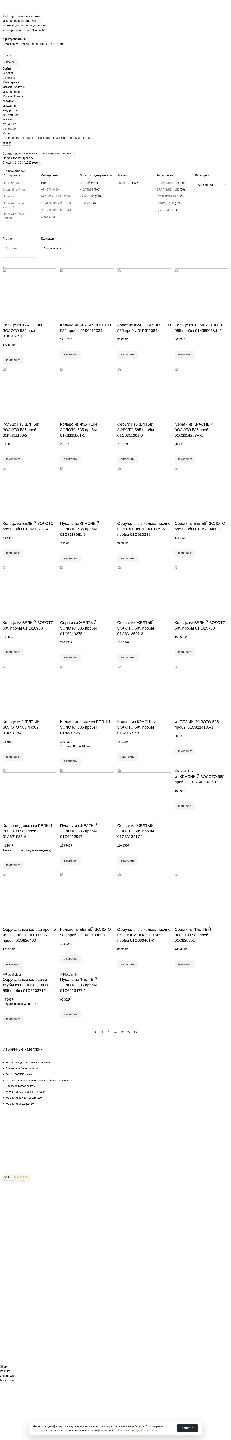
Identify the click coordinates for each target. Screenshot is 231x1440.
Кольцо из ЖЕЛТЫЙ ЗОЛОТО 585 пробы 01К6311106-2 (21, 430)
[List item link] (115, 1083)
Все (44, 182)
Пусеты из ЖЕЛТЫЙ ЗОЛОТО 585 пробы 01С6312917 (78, 831)
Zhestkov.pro (56, 1361)
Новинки (8, 196)
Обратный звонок (16, 1320)
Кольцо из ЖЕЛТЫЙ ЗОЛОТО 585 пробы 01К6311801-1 (78, 430)
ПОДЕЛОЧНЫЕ (167, 196)
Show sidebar (15, 171)
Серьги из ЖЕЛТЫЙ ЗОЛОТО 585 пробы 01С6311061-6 (135, 430)
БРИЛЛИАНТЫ (167, 182)
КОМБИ (85, 203)
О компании (10, 1207)
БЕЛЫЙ (85, 182)
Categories (10, 153)
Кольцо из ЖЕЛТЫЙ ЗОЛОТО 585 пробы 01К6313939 (21, 727)
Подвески (8, 1264)
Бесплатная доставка (15, 1136)
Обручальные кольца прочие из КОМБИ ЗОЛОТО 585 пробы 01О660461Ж (143, 935)
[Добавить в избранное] (7, 352)
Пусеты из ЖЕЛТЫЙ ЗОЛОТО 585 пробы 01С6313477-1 (78, 985)
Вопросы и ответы (13, 1155)
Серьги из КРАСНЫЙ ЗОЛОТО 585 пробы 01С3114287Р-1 (194, 430)
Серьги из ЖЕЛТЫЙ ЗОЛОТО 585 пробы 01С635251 (193, 935)
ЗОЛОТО (124, 182)
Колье (6, 1283)
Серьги (7, 1277)
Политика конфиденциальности (21, 1238)
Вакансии (8, 1226)
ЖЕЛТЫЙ (86, 189)
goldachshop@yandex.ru (20, 1302)
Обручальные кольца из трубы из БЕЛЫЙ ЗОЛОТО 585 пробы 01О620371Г (27, 985)
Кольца (7, 1258)
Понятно (187, 1428)
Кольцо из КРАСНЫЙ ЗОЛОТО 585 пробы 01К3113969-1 (136, 727)
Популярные (11, 182)
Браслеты (8, 1271)
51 (135, 1031)
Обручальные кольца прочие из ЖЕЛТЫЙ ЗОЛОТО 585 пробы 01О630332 (143, 529)
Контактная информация (17, 1213)
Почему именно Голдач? (17, 1201)
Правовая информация (16, 1232)
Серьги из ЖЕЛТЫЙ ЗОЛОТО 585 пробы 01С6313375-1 (78, 628)
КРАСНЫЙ (87, 196)
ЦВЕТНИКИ (165, 210)
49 (122, 1031)
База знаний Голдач (14, 1161)
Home (7, 158)
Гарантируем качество (16, 1130)
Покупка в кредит (13, 1149)
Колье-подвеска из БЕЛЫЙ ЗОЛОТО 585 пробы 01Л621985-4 (27, 831)
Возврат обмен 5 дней (16, 1143)
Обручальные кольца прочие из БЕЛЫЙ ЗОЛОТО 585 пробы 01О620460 (29, 935)
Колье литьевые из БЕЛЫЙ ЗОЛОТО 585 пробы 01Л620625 (85, 727)
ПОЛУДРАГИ (165, 203)
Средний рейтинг (14, 189)
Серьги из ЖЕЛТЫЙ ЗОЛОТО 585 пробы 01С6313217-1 (135, 831)
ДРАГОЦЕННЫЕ (168, 189)
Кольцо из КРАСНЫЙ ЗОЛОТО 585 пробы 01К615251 (22, 331)
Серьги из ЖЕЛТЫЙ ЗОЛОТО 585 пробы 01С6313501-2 (135, 628)
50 (128, 1031)
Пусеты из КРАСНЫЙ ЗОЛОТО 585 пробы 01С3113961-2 (79, 529)
